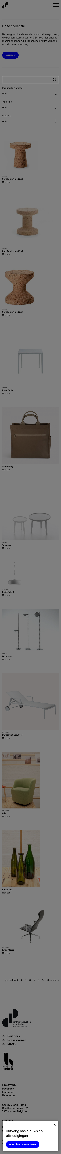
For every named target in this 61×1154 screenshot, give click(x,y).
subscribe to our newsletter (22, 1144)
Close (55, 1125)
